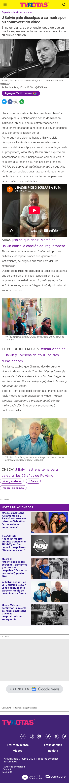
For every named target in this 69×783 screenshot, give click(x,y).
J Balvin (33, 481)
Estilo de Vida (53, 745)
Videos (17, 750)
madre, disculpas (13, 487)
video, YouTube (12, 481)
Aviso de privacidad (14, 766)
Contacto (7, 769)
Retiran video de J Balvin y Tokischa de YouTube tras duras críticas (33, 355)
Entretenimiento (18, 745)
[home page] (34, 4)
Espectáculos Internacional (17, 12)
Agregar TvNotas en (18, 93)
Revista (53, 750)
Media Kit (7, 772)
